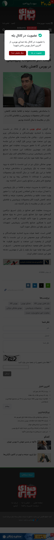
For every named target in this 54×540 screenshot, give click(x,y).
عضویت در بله (36, 53)
